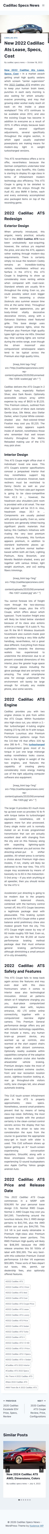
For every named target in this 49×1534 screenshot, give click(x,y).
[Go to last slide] (7, 1469)
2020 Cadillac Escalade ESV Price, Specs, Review (10, 1409)
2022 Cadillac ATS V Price (18, 1348)
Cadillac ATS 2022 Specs (17, 1371)
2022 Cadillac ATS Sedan (17, 1326)
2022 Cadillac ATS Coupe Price (20, 1304)
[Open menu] (43, 5)
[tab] (19, 1500)
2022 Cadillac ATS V (15, 1337)
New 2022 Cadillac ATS (16, 1382)
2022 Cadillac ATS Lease (17, 1309)
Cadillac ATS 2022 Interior (18, 1365)
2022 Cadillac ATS (14, 1281)
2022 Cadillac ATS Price (17, 1320)
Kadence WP (37, 1525)
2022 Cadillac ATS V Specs (18, 1354)
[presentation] (24, 1455)
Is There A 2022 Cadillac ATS (19, 1376)
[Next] (41, 1469)
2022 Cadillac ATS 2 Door (17, 1287)
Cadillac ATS (10, 38)
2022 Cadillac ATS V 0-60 (18, 1343)
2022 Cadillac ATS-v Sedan (18, 1360)
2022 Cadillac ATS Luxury (17, 1315)
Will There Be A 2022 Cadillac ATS (21, 1387)
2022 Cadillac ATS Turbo (17, 1332)
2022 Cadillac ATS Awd (16, 1293)
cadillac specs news (16, 62)
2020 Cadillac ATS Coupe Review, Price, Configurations (38, 1409)
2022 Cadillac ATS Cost (16, 1298)
